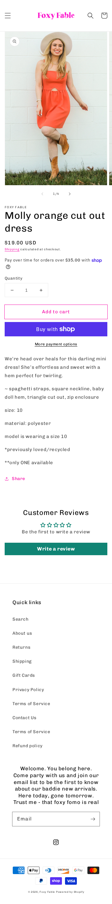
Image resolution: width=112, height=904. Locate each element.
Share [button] (18, 478)
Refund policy (27, 745)
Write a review (56, 549)
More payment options (56, 344)
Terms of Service (31, 703)
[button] (8, 15)
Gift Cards (23, 675)
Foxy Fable (47, 891)
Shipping (12, 249)
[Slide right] (70, 194)
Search (20, 619)
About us (22, 633)
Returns (21, 647)
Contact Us (24, 717)
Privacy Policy (28, 689)
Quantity (13, 278)
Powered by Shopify (70, 891)
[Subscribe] (93, 819)
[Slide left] (42, 194)
